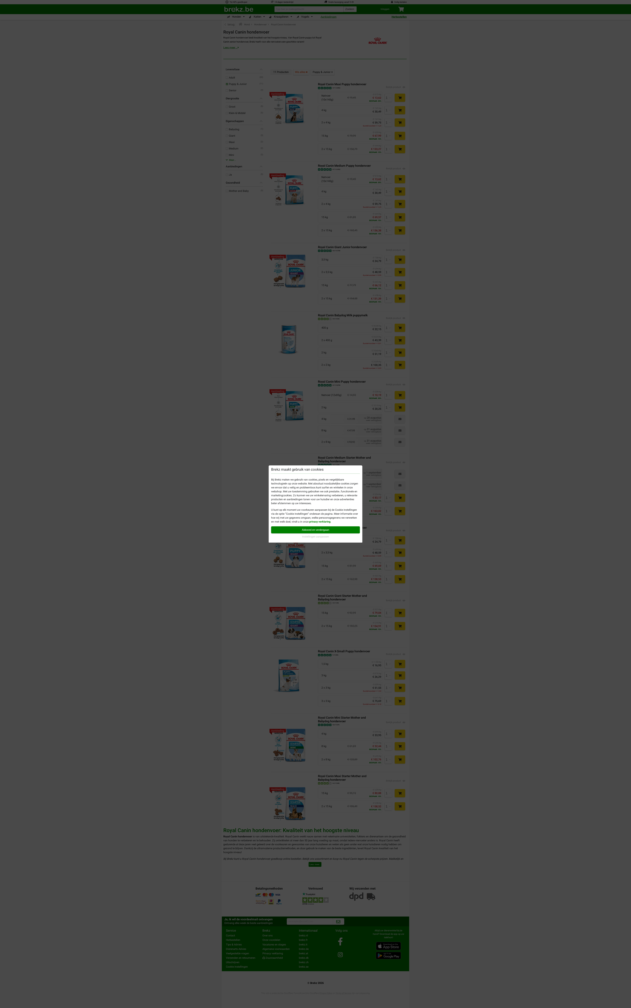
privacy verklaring (319, 521)
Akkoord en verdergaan (315, 529)
